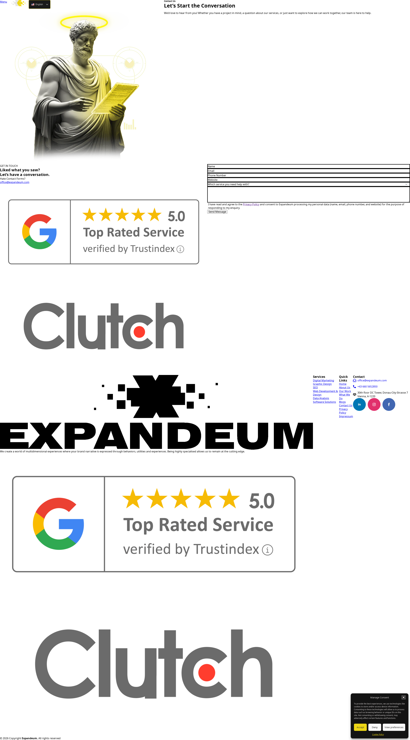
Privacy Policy (251, 204)
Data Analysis (321, 398)
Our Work (345, 391)
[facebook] (388, 404)
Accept (360, 727)
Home (342, 384)
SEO (315, 387)
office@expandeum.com (14, 182)
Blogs (342, 402)
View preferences (394, 727)
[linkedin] (359, 404)
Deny (375, 727)
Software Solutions (324, 402)
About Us (344, 387)
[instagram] (374, 404)
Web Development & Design (325, 392)
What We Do (344, 396)
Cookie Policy (378, 734)
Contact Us (345, 405)
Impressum (346, 416)
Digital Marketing (323, 380)
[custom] (403, 404)
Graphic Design (322, 384)
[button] (403, 697)
